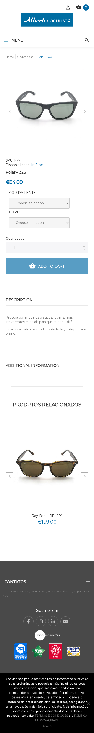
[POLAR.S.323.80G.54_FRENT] (47, 107)
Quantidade (15, 238)
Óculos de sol (25, 57)
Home (10, 57)
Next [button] (84, 111)
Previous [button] (9, 111)
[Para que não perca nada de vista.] (47, 20)
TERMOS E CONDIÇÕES (51, 715)
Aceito (47, 726)
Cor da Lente (22, 192)
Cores (15, 212)
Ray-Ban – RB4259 (47, 516)
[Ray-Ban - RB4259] (47, 464)
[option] (47, 107)
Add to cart (51, 266)
